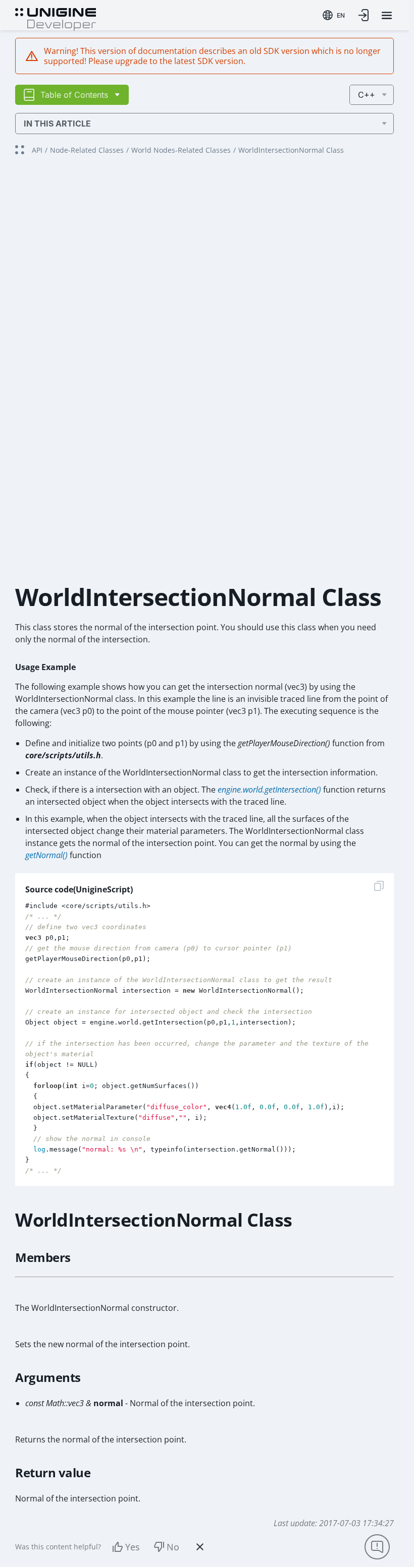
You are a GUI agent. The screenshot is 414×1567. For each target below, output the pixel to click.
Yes (132, 1547)
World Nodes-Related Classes (181, 150)
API (37, 150)
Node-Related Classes (87, 150)
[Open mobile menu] (387, 15)
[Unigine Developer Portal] (55, 18)
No (173, 1547)
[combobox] (333, 15)
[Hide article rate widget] (200, 1547)
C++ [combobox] (366, 95)
